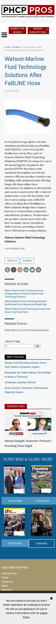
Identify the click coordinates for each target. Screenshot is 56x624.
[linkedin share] (26, 269)
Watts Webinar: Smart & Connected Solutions (27, 330)
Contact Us (7, 581)
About (5, 585)
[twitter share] (13, 269)
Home (7, 47)
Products (16, 47)
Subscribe (15, 500)
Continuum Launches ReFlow (20, 382)
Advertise (7, 589)
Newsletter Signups (17, 30)
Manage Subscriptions (38, 30)
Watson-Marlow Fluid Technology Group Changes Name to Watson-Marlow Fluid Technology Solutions (24, 293)
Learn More (41, 543)
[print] (38, 269)
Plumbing (27, 261)
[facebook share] (7, 269)
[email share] (32, 269)
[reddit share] (20, 269)
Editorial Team (9, 573)
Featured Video (16, 406)
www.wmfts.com (15, 248)
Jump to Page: (12, 341)
